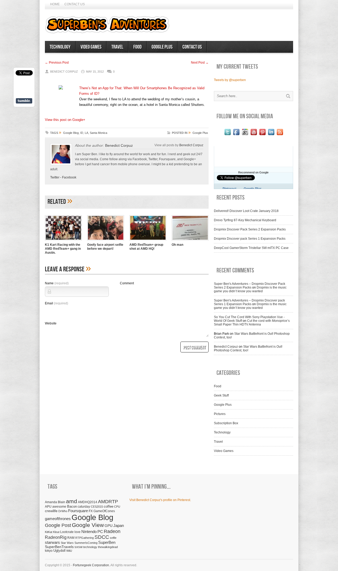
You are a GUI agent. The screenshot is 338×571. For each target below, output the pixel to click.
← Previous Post (57, 62)
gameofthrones (58, 519)
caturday (84, 506)
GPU (108, 525)
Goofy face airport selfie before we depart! (105, 247)
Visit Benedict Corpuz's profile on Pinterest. (160, 500)
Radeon (112, 531)
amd (71, 501)
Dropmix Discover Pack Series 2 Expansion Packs (250, 229)
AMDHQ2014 (87, 502)
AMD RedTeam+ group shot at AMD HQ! (146, 247)
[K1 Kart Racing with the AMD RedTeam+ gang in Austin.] (63, 241)
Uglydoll (59, 551)
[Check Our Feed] (279, 135)
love (77, 532)
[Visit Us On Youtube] (253, 135)
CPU (117, 506)
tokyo (49, 550)
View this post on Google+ (65, 120)
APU (48, 506)
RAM (70, 537)
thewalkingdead (108, 547)
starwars (52, 542)
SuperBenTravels (59, 547)
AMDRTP (108, 501)
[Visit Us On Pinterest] (262, 135)
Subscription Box (226, 423)
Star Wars (67, 542)
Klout (56, 532)
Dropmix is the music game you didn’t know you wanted (250, 289)
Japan (118, 525)
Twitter (54, 177)
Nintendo (89, 531)
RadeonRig (56, 537)
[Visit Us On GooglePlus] (245, 135)
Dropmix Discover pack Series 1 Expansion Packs (249, 238)
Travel (117, 47)
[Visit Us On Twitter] (227, 135)
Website (51, 323)
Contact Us (74, 4)
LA (86, 132)
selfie (113, 537)
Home (55, 4)
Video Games (91, 47)
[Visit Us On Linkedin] (271, 135)
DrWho (62, 511)
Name (57, 283)
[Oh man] (190, 241)
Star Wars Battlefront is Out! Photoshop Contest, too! (248, 348)
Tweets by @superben (230, 80)
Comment (127, 283)
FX (91, 511)
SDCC (102, 537)
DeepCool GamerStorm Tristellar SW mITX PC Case (251, 248)
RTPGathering (84, 537)
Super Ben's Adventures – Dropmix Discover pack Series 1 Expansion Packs (249, 302)
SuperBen (106, 542)
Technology (60, 47)
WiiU (69, 550)
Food (137, 47)
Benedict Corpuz (119, 145)
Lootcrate (67, 532)
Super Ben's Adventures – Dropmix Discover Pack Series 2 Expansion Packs (249, 285)
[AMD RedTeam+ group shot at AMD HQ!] (147, 241)
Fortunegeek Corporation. (91, 565)
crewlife (51, 511)
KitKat (48, 532)
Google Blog (71, 132)
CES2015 (97, 506)
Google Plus (162, 47)
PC (100, 531)
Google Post (58, 525)
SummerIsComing (85, 542)
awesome (59, 506)
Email (56, 303)
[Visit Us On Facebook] (236, 135)
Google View (88, 525)
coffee (108, 506)
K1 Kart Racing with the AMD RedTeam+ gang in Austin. (63, 248)
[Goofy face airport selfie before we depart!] (105, 241)
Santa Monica (98, 132)
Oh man (177, 245)
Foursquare (78, 510)
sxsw (78, 547)
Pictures (220, 414)
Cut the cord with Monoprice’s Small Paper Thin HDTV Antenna (252, 322)
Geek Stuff (221, 395)
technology (90, 547)
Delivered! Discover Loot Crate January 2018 (246, 211)
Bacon (72, 506)
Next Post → (200, 62)
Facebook (69, 177)
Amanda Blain (55, 502)
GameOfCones (104, 511)
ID (81, 132)
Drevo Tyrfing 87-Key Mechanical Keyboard (245, 220)
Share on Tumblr (24, 100)
